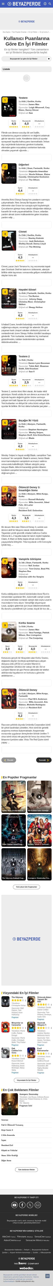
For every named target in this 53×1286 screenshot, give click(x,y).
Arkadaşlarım (39, 121)
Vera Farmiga (35, 632)
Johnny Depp (35, 299)
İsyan (3, 1140)
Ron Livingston (33, 635)
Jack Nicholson (36, 241)
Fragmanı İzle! (26, 1106)
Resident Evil (7, 1145)
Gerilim (30, 101)
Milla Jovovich (36, 502)
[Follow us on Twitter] (30, 1205)
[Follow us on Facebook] (22, 1205)
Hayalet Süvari (27, 289)
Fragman (15, 1017)
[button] (49, 58)
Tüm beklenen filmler (26, 1170)
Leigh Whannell (36, 107)
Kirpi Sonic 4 (7, 1130)
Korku (38, 101)
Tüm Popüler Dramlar (19, 32)
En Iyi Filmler (33, 32)
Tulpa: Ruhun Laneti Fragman (14, 844)
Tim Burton (33, 296)
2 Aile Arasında (8, 1135)
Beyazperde (26, 121)
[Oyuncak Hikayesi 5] (31, 1027)
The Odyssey (17, 997)
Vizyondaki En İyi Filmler (26, 1080)
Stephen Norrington (37, 429)
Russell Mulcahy (36, 499)
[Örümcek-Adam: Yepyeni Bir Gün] (31, 1001)
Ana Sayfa (6, 32)
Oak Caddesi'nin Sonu (17, 1050)
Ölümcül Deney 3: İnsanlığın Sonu (29, 489)
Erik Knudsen (31, 368)
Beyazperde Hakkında (13, 1250)
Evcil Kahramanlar (42, 1049)
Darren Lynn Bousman (39, 363)
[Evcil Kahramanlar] (31, 1052)
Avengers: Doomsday (29, 1094)
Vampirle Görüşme (30, 559)
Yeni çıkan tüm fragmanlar (26, 887)
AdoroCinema (10, 1240)
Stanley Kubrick (36, 238)
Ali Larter (28, 505)
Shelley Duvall (25, 244)
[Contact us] (38, 1205)
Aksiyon (31, 424)
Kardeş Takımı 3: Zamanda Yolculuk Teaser (40, 844)
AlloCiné (6, 1236)
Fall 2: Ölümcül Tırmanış (12, 1125)
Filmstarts (21, 1236)
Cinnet (23, 231)
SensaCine (39, 1236)
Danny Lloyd (39, 244)
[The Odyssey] (5, 1001)
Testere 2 (24, 356)
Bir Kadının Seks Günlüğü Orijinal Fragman (40, 811)
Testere (23, 97)
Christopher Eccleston (38, 177)
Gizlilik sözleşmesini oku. (25, 1281)
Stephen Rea (25, 571)
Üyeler (14, 121)
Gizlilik (35, 1253)
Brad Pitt (45, 569)
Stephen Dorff (25, 435)
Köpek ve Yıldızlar (9, 1150)
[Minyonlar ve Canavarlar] (5, 1027)
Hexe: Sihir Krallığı (9, 1155)
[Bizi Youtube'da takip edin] (15, 1205)
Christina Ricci (26, 302)
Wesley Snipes (36, 432)
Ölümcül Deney (28, 690)
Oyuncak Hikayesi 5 (41, 1024)
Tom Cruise (34, 569)
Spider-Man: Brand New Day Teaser (14, 811)
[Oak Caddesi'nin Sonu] (5, 1052)
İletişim (27, 1250)
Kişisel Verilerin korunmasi (20, 1253)
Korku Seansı (27, 623)
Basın (7, 646)
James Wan (33, 104)
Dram (29, 168)
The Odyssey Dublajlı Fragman (14, 878)
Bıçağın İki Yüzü (28, 420)
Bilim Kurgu (42, 494)
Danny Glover (32, 110)
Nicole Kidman (36, 174)
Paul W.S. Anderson (37, 699)
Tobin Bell (34, 366)
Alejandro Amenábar (38, 171)
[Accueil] (24, 4)
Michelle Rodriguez (36, 704)
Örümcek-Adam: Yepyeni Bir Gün (44, 999)
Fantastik (38, 168)
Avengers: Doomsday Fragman (40, 878)
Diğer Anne (6, 1161)
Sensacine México (34, 1240)
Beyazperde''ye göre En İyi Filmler (23, 59)
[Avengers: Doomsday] (9, 1104)
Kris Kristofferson (41, 435)
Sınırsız (4, 1120)
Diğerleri (24, 164)
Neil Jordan (33, 565)
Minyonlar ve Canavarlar (17, 1024)
